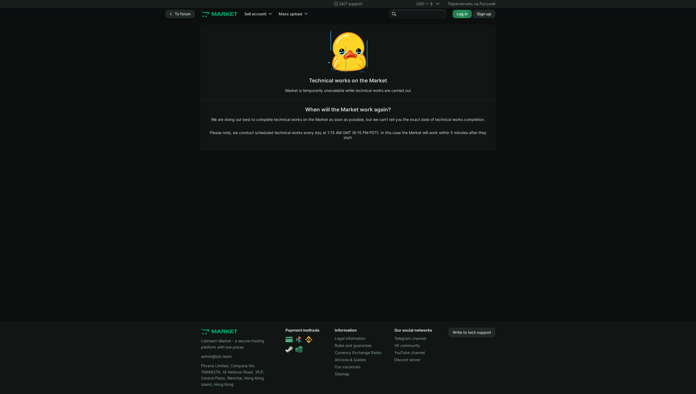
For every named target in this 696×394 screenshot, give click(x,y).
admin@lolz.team (216, 356)
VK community (407, 345)
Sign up (484, 13)
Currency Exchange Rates (358, 352)
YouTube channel (409, 352)
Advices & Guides (350, 359)
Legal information (350, 338)
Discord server (407, 359)
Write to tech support (472, 332)
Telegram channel (410, 338)
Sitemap (342, 374)
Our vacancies (347, 366)
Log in (462, 13)
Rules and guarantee (353, 345)
